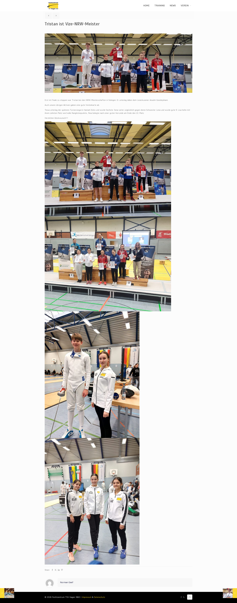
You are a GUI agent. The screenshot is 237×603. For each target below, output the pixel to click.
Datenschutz (99, 597)
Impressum (87, 597)
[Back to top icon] (189, 597)
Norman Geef (66, 582)
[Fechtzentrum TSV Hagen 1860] (53, 5)
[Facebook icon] (181, 597)
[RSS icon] (184, 597)
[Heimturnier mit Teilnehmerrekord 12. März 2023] (7, 593)
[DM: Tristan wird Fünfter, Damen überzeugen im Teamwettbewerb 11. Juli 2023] (230, 593)
